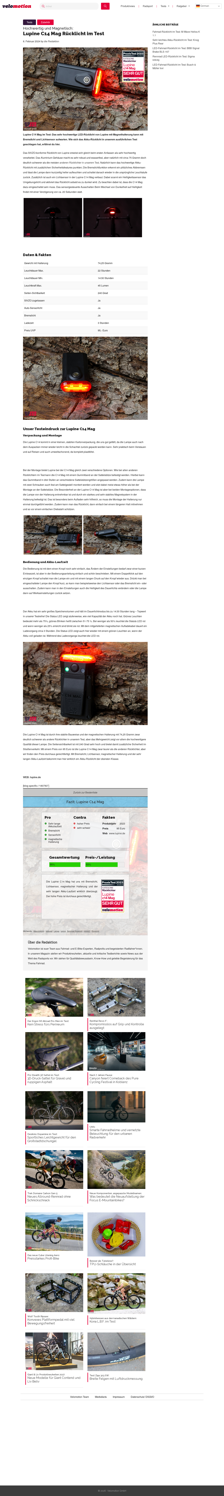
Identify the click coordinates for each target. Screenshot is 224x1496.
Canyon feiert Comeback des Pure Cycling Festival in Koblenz (114, 1079)
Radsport (148, 6)
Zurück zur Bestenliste (85, 792)
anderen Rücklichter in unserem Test (79, 162)
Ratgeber (182, 6)
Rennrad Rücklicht (74, 931)
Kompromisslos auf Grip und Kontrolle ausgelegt (117, 1025)
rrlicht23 (87, 931)
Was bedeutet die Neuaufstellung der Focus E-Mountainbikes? (117, 1197)
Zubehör (45, 22)
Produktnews (128, 6)
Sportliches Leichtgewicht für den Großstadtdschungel (51, 1138)
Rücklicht (95, 931)
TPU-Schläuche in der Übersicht (113, 1263)
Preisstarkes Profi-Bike (43, 1257)
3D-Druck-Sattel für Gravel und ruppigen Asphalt (49, 1079)
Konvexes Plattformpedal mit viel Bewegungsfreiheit (50, 1320)
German (204, 6)
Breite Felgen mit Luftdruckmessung (116, 1377)
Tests (163, 6)
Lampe (56, 931)
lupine (63, 931)
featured (49, 931)
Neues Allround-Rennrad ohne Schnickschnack (49, 1197)
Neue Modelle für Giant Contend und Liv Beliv (53, 1378)
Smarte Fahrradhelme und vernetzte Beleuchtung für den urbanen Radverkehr (115, 1132)
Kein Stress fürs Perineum (48, 1023)
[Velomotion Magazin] (18, 6)
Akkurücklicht (38, 931)
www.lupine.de (117, 833)
